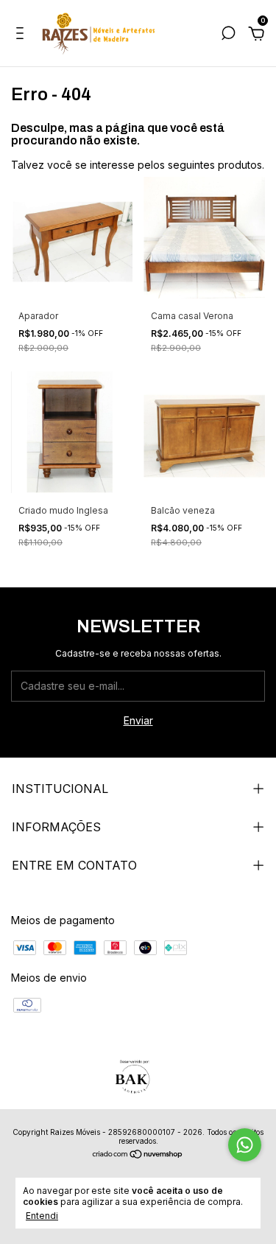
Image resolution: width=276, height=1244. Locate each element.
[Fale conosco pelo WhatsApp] (244, 1144)
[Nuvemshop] (138, 1155)
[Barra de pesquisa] (228, 35)
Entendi (42, 1215)
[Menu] (22, 35)
